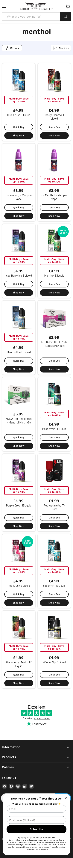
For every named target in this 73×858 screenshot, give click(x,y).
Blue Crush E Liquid (18, 115)
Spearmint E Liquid (54, 585)
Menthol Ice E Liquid (19, 352)
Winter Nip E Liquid (54, 662)
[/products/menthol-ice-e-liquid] (18, 317)
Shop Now (19, 135)
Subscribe (36, 829)
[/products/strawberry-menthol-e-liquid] (18, 627)
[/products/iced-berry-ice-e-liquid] (18, 240)
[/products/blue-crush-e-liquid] (18, 79)
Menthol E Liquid (54, 275)
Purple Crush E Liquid (18, 505)
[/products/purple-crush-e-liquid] (18, 470)
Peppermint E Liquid (54, 428)
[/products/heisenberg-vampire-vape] (18, 160)
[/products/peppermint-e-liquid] (54, 393)
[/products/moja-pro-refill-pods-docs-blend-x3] (54, 317)
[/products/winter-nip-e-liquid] (54, 627)
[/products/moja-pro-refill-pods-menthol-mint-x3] (18, 393)
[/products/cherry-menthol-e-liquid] (54, 79)
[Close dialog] (66, 797)
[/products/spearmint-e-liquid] (54, 550)
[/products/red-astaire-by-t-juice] (54, 470)
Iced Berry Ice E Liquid (19, 275)
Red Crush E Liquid (19, 585)
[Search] (65, 16)
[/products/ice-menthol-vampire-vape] (54, 160)
